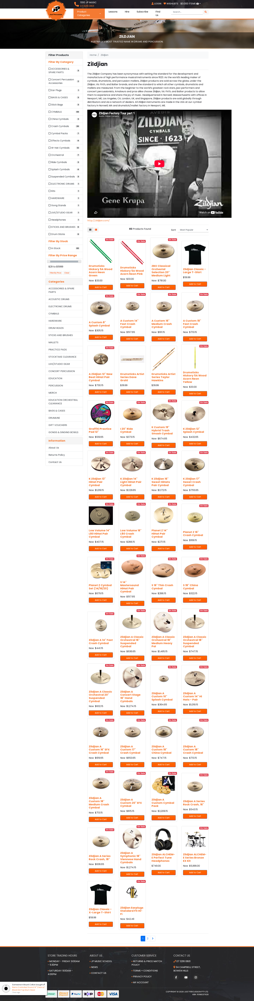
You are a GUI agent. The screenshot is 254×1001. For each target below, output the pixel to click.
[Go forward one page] (152, 938)
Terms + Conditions (145, 970)
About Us (54, 447)
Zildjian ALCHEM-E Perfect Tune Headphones (163, 858)
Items (188, 3)
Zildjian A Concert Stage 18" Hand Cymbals (130, 696)
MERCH (53, 392)
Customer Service (144, 955)
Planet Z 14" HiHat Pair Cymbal (160, 534)
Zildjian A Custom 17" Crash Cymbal (130, 750)
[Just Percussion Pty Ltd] (56, 10)
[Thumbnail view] (90, 229)
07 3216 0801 (183, 961)
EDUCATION (55, 378)
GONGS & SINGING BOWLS (63, 432)
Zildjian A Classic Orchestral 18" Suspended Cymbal (194, 641)
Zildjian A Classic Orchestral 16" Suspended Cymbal (131, 641)
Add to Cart (101, 287)
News (94, 967)
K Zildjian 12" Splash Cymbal (193, 430)
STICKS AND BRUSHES (61, 335)
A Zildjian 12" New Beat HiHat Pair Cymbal (100, 377)
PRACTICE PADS (58, 349)
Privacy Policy (142, 976)
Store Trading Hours (62, 955)
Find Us (158, 13)
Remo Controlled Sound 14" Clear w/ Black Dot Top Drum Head (28, 988)
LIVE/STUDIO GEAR (59, 364)
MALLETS (53, 342)
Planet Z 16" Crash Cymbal (193, 533)
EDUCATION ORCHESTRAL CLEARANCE (63, 401)
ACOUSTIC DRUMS (59, 299)
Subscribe (142, 11)
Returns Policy (57, 455)
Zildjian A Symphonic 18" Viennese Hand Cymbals (130, 857)
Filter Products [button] (59, 55)
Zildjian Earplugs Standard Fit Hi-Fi (131, 911)
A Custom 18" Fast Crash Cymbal (192, 324)
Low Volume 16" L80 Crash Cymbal (130, 534)
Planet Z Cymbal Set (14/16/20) (100, 586)
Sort (173, 230)
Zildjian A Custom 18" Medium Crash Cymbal (99, 802)
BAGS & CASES (57, 410)
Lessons (112, 11)
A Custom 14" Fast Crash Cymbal (129, 324)
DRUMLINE (54, 418)
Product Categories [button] (83, 13)
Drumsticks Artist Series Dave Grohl (132, 377)
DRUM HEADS (56, 328)
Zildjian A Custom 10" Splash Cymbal (162, 696)
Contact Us (55, 462)
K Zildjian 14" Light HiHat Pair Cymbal (131, 482)
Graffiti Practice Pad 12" (100, 430)
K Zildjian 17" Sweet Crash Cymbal (192, 482)
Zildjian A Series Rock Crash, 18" (100, 857)
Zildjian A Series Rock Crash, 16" (194, 802)
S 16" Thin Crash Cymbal (162, 586)
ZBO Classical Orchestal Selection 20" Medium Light (161, 270)
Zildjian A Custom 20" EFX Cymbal (131, 803)
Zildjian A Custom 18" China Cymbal (161, 750)
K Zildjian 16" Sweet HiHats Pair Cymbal (161, 482)
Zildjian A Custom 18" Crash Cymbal (193, 750)
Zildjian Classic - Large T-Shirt (194, 270)
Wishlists (172, 3)
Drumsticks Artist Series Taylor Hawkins (164, 377)
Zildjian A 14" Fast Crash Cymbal (101, 641)
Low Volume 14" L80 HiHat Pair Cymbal (99, 534)
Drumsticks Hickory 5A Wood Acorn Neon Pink (132, 271)
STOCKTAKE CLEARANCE (62, 356)
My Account (140, 982)
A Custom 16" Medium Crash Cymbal (162, 324)
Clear (66, 273)
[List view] (96, 229)
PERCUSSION (56, 385)
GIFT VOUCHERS (58, 425)
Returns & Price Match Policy (147, 963)
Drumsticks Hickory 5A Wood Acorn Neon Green (100, 270)
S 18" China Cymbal (190, 586)
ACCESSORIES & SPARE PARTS (61, 290)
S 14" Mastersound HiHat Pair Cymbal (129, 586)
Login (157, 3)
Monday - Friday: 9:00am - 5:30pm (64, 963)
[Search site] (206, 12)
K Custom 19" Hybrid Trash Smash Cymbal (162, 430)
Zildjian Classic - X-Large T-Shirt (100, 910)
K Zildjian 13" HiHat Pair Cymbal (97, 482)
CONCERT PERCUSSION (62, 371)
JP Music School (101, 961)
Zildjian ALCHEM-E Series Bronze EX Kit (194, 858)
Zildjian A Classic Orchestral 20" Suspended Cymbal (100, 696)
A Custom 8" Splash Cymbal (99, 323)
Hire (127, 11)
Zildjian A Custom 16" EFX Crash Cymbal (99, 750)
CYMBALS (54, 313)
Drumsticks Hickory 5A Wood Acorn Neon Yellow (195, 377)
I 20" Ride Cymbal (126, 430)
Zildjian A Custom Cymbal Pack (163, 803)
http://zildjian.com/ (98, 220)
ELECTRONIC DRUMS (60, 306)
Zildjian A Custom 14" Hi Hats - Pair (192, 696)
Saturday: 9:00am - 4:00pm (60, 972)
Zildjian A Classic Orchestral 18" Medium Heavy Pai (163, 641)
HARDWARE (55, 321)
